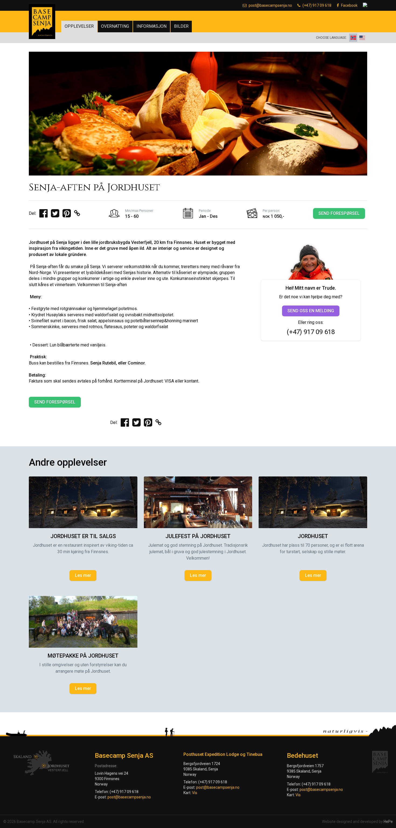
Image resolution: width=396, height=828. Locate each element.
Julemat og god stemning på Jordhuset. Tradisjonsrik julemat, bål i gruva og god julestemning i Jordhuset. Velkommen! (198, 552)
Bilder (181, 26)
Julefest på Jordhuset (198, 536)
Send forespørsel (339, 213)
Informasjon (151, 26)
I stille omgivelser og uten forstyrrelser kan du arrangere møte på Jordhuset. (83, 668)
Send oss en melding (310, 310)
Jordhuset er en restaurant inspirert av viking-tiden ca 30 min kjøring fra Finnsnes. (83, 548)
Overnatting (115, 26)
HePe (388, 821)
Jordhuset (313, 536)
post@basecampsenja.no (270, 5)
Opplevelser (79, 26)
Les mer (83, 575)
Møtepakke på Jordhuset (83, 655)
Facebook (349, 5)
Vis (194, 793)
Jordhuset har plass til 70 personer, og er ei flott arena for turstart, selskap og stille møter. (313, 548)
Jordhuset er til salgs (83, 536)
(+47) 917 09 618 (317, 5)
